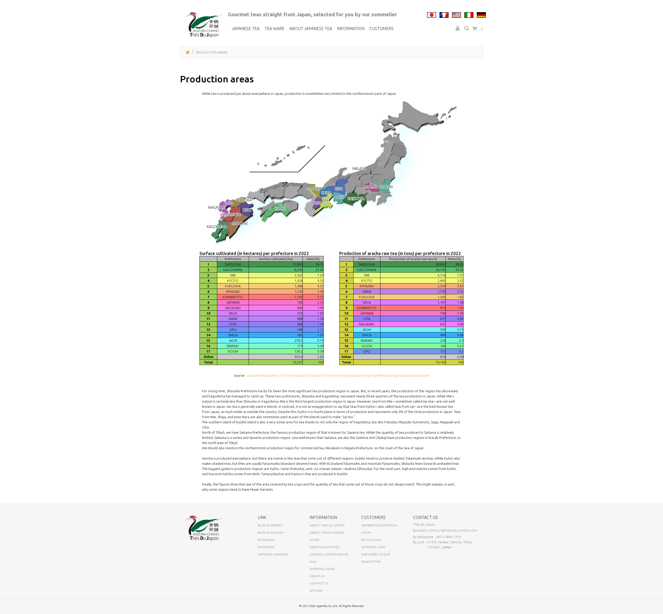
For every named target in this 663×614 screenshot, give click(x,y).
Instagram (266, 539)
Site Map (316, 590)
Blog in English (270, 532)
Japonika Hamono (273, 554)
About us (317, 576)
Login (366, 532)
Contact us (318, 583)
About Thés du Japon (326, 525)
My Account (371, 539)
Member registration (379, 525)
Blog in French (270, 525)
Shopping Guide (322, 568)
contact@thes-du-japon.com (452, 530)
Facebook (266, 547)
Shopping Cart (373, 547)
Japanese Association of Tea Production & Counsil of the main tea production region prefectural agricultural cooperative (338, 375)
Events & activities (324, 547)
